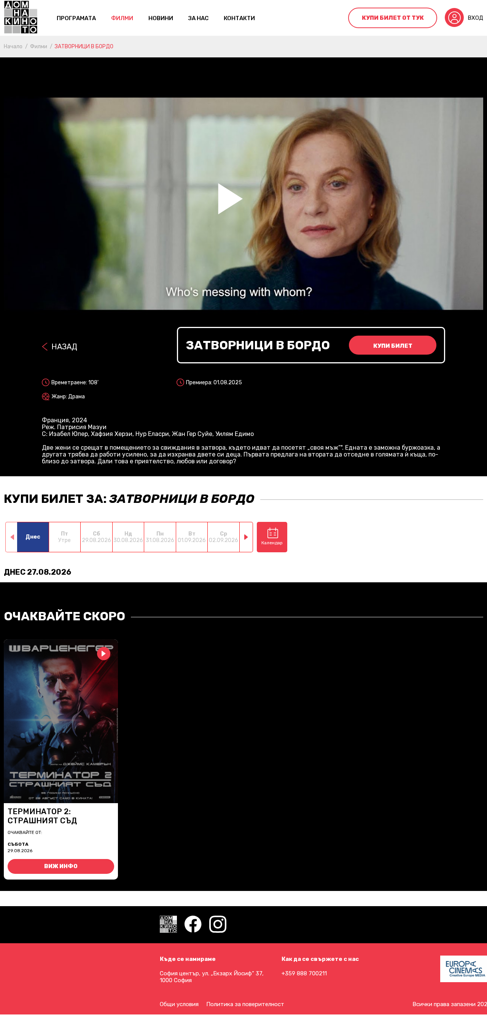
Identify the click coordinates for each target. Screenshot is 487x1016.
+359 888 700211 (304, 973)
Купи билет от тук (393, 17)
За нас (198, 18)
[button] (246, 537)
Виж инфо (61, 866)
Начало (13, 46)
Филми (122, 18)
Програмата (76, 18)
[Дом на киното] (21, 18)
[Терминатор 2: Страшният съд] (61, 721)
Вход (475, 17)
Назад (64, 346)
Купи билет (392, 345)
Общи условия (179, 1004)
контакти (239, 18)
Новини (160, 18)
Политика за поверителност (245, 1004)
